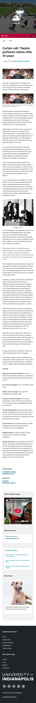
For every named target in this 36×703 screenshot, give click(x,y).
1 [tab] (14, 227)
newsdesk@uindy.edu (12, 538)
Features (26, 61)
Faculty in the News (8, 642)
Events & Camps (7, 648)
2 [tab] (16, 227)
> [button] (31, 212)
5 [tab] (21, 227)
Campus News (7, 639)
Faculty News (17, 61)
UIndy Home (6, 668)
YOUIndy (5, 659)
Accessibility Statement (9, 697)
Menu (6, 36)
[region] (18, 212)
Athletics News (12, 550)
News (10, 40)
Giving (4, 662)
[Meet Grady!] (18, 592)
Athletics (5, 665)
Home (4, 40)
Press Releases (7, 645)
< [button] (4, 212)
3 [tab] (18, 227)
